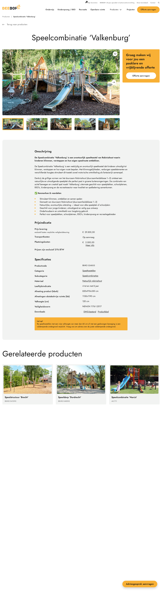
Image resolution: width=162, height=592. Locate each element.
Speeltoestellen (89, 270)
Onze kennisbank (142, 3)
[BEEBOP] (11, 7)
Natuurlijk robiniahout (92, 280)
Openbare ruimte (97, 9)
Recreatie (83, 9)
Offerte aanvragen (148, 9)
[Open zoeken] (158, 2)
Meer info (90, 245)
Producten (114, 9)
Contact (152, 3)
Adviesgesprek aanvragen (140, 584)
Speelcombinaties (90, 275)
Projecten (131, 9)
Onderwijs (50, 9)
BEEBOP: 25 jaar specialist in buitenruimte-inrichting (117, 3)
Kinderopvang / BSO (66, 9)
